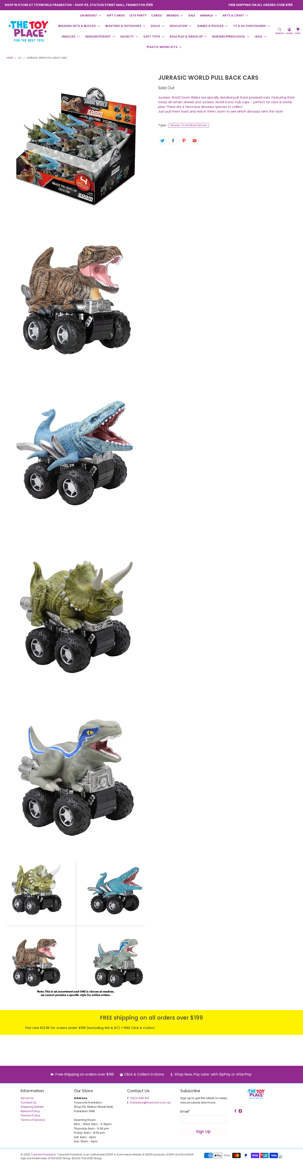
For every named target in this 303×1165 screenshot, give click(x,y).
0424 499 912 (139, 1098)
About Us (27, 1098)
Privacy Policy (30, 1115)
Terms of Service (33, 1120)
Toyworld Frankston (43, 1154)
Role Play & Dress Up (186, 36)
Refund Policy (30, 1111)
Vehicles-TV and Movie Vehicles (188, 125)
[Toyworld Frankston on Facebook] (186, 5)
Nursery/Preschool (228, 36)
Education (178, 26)
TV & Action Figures (249, 26)
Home (10, 58)
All (20, 58)
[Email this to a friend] (195, 140)
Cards (156, 15)
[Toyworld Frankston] (28, 31)
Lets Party (138, 15)
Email (185, 1111)
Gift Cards (116, 15)
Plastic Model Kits (162, 47)
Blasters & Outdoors (123, 26)
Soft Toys (151, 36)
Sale (191, 15)
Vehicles (68, 36)
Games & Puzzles (210, 26)
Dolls (155, 26)
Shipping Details (32, 1107)
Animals (206, 15)
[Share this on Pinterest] (184, 140)
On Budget (88, 15)
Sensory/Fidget (98, 36)
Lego (258, 36)
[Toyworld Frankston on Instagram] (192, 5)
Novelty (127, 36)
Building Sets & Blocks (77, 26)
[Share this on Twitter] (162, 140)
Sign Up (203, 1131)
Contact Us (28, 1102)
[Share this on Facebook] (173, 140)
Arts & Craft (233, 15)
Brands (173, 15)
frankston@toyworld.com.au (150, 1102)
